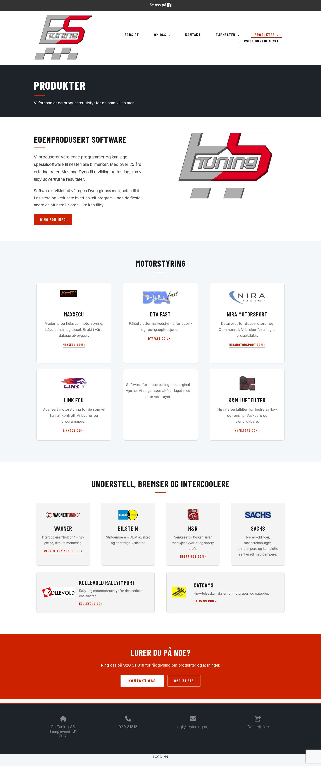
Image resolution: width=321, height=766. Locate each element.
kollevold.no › (90, 604)
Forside (132, 34)
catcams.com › (205, 601)
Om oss (160, 34)
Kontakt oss (142, 680)
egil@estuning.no (193, 726)
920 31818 (128, 726)
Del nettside (258, 726)
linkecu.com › (74, 431)
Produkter (265, 34)
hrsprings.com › (193, 556)
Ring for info (53, 219)
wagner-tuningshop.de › (63, 551)
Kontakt (193, 34)
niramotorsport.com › (247, 345)
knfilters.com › (247, 431)
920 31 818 (184, 680)
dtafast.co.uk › (160, 338)
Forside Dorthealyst (259, 41)
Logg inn (160, 757)
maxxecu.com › (74, 345)
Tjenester (226, 34)
